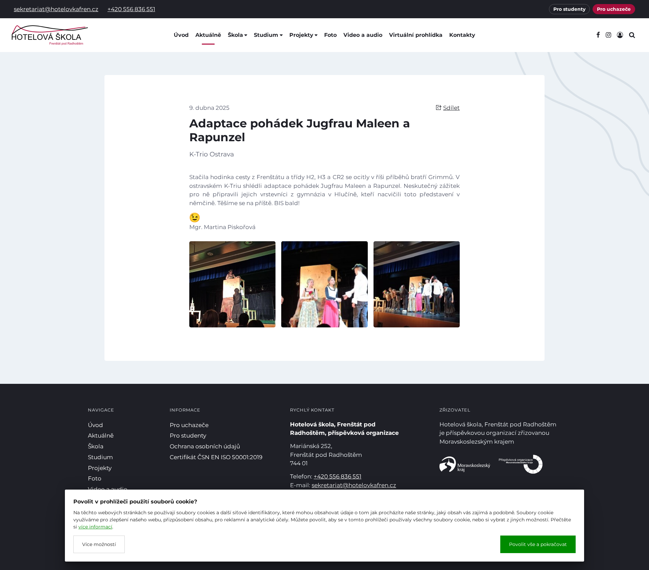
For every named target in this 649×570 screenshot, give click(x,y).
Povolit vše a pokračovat (538, 544)
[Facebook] (598, 35)
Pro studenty (569, 9)
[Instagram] (608, 35)
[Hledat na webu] (632, 35)
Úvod (181, 35)
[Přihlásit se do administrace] (642, 563)
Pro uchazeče (614, 9)
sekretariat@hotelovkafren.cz (56, 9)
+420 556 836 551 (131, 9)
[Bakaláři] (620, 35)
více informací (95, 527)
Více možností (99, 544)
